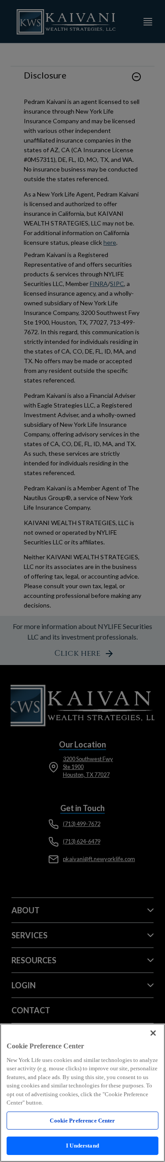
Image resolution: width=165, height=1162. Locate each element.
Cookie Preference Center (82, 1120)
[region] (82, 1092)
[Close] (153, 1033)
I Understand (82, 1145)
